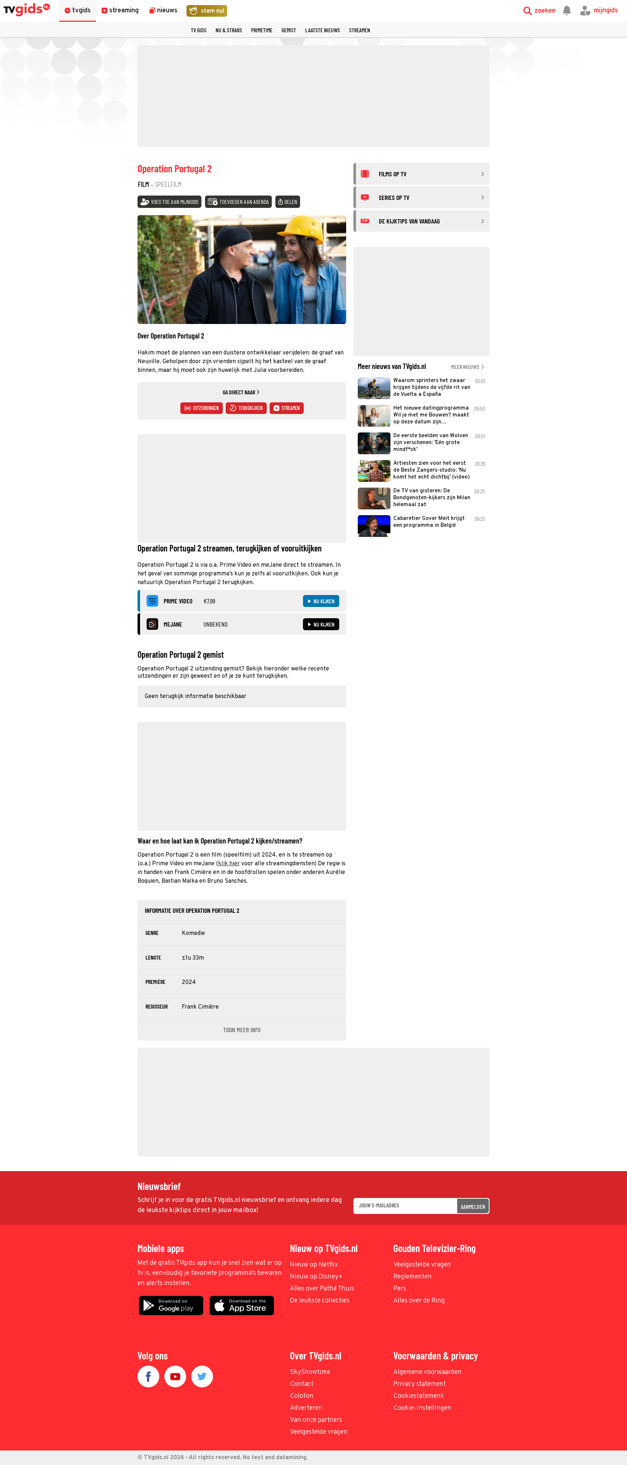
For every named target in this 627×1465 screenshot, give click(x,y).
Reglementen (412, 1277)
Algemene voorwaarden (427, 1372)
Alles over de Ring (419, 1301)
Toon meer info (242, 1030)
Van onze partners (316, 1420)
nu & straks (229, 29)
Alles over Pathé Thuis (322, 1289)
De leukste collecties (319, 1301)
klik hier (229, 863)
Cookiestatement (418, 1396)
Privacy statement (419, 1384)
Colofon (302, 1396)
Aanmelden (473, 1206)
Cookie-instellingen (422, 1408)
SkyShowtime (310, 1372)
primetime (261, 29)
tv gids (198, 29)
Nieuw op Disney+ (316, 1277)
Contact (302, 1384)
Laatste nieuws (322, 29)
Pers (399, 1289)
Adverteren (306, 1408)
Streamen (359, 29)
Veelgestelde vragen (422, 1265)
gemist (289, 29)
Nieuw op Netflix (314, 1265)
